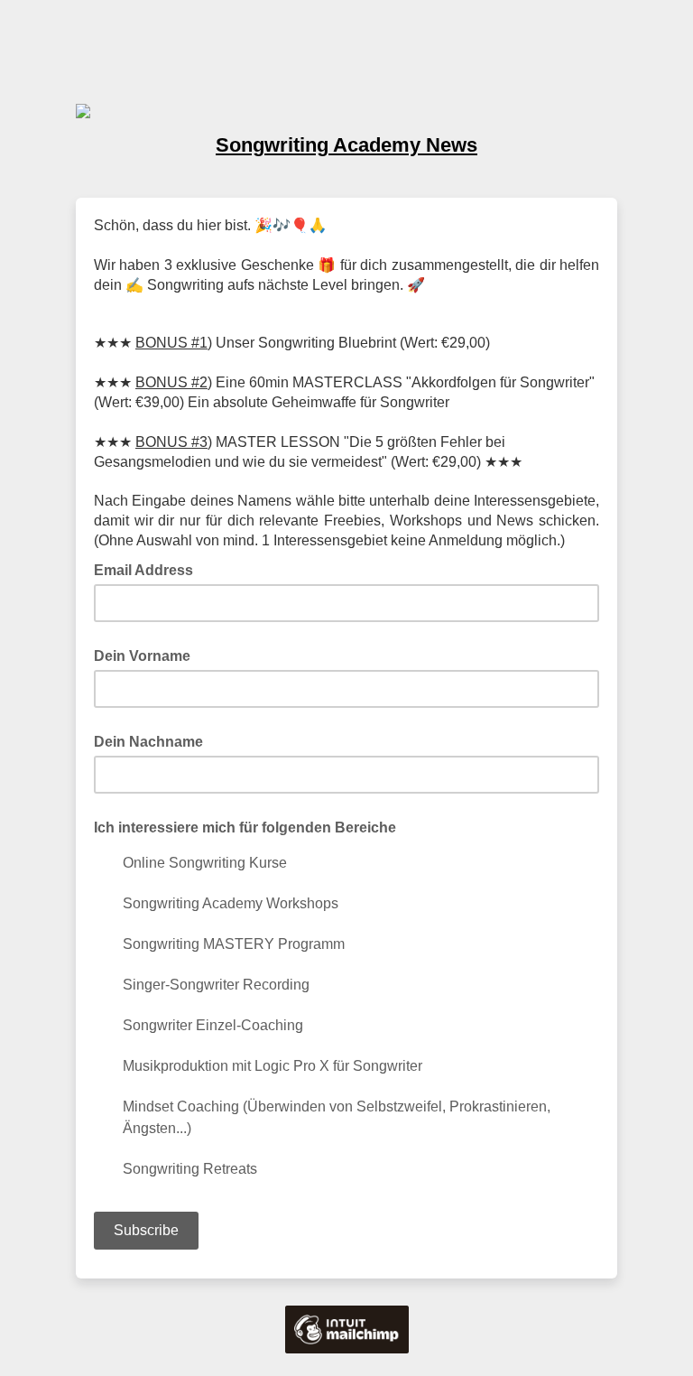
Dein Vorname (142, 656)
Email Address (149, 569)
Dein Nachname (148, 741)
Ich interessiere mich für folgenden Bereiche (245, 827)
